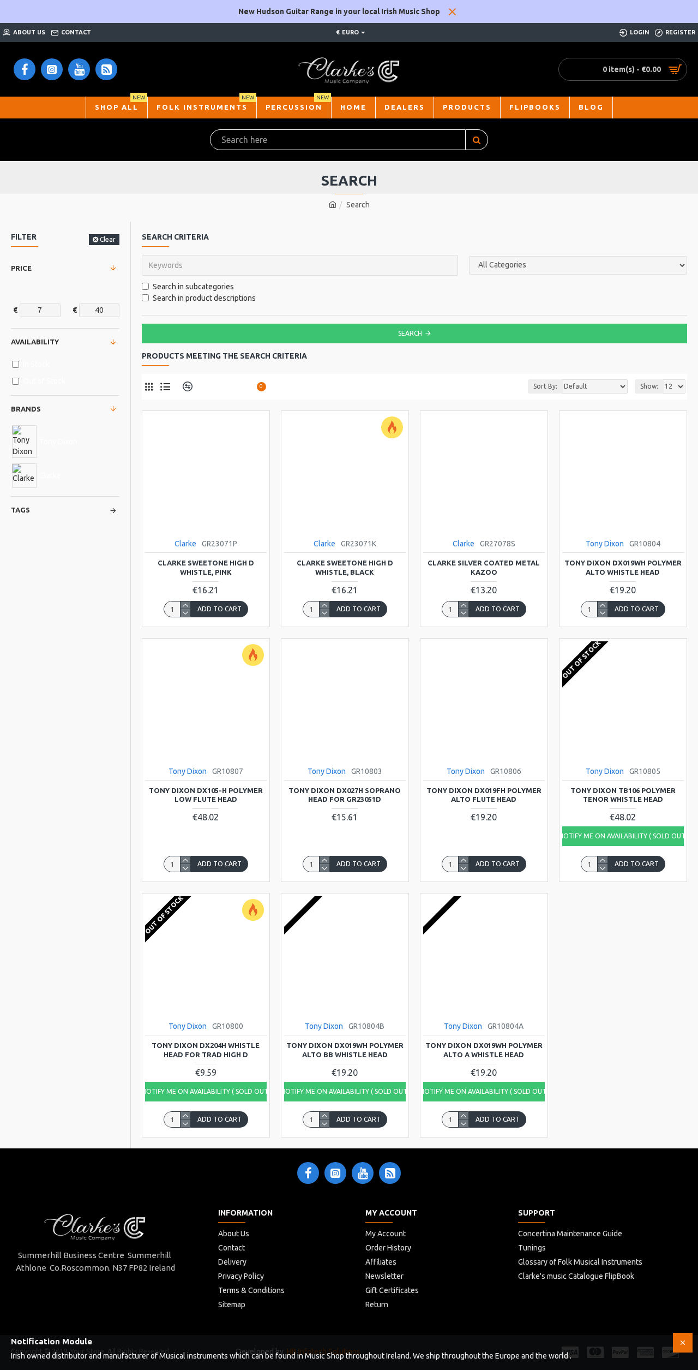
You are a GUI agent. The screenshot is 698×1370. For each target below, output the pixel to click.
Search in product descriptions (204, 298)
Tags (20, 510)
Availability (35, 342)
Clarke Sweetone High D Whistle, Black (345, 567)
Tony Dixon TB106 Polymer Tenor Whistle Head (623, 795)
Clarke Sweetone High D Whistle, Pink (206, 567)
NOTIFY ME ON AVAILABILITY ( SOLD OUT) (623, 835)
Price (21, 268)
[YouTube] (363, 1173)
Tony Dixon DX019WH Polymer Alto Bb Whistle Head (345, 1049)
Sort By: (545, 386)
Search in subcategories (193, 286)
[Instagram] (335, 1173)
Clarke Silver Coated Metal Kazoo (484, 567)
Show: (649, 386)
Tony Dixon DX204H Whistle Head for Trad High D (206, 1049)
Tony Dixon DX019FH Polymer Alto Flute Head (483, 795)
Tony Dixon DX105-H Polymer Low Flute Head (206, 795)
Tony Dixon (605, 543)
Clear (108, 239)
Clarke (185, 543)
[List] (165, 387)
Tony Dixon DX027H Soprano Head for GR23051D (344, 795)
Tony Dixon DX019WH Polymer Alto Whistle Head (623, 567)
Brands (26, 409)
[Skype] (390, 1173)
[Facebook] (308, 1173)
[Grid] (148, 387)
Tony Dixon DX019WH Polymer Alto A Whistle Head (484, 1049)
